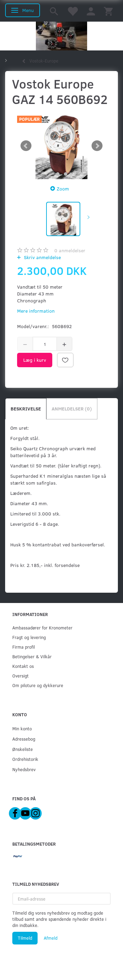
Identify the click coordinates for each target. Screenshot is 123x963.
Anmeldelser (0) (72, 408)
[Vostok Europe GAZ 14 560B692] (61, 145)
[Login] (91, 11)
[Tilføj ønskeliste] (65, 360)
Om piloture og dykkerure (37, 685)
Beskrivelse (26, 408)
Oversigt (20, 675)
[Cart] (108, 11)
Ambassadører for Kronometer (42, 627)
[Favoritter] (72, 11)
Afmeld (50, 938)
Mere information (36, 311)
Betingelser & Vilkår (32, 656)
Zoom (63, 188)
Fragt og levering (29, 637)
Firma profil (23, 647)
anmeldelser (69, 250)
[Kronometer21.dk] (61, 36)
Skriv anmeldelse (42, 257)
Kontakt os (23, 666)
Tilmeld (25, 938)
